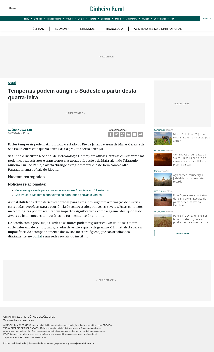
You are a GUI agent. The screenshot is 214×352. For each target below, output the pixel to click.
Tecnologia (114, 28)
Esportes (105, 19)
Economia (62, 28)
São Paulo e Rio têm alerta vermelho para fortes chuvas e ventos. (58, 195)
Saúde (69, 19)
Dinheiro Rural (54, 19)
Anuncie (207, 19)
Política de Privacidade (14, 343)
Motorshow (131, 19)
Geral (12, 82)
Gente (81, 19)
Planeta (92, 19)
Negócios (87, 28)
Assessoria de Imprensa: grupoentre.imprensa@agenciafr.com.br (61, 343)
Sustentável (160, 19)
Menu (118, 19)
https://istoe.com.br (13, 337)
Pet (172, 19)
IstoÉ (26, 19)
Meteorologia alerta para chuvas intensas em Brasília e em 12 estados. (62, 190)
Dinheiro (38, 19)
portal (37, 236)
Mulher (145, 19)
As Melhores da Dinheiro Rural (158, 28)
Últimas (38, 28)
